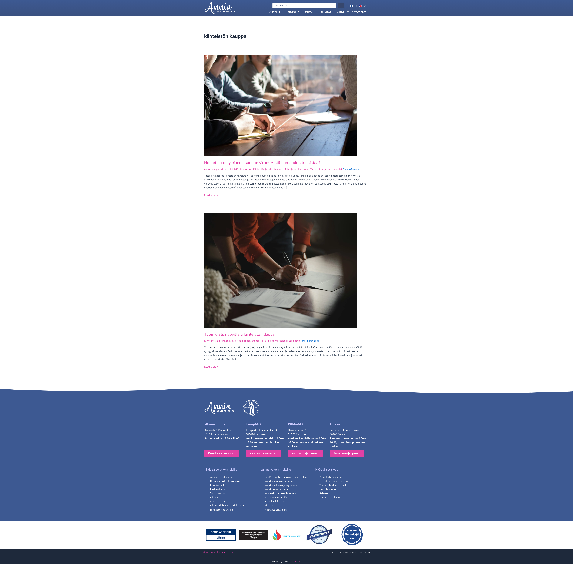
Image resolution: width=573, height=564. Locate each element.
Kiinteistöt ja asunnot (240, 169)
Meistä (309, 12)
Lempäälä (254, 424)
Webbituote (295, 561)
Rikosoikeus (293, 340)
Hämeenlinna (214, 424)
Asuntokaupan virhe (215, 169)
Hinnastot (325, 12)
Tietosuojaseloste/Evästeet (218, 552)
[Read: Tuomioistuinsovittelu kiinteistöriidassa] (280, 270)
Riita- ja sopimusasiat (297, 169)
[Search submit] (341, 5)
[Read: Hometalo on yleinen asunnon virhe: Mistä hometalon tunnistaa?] (280, 105)
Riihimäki (295, 424)
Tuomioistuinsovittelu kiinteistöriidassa (239, 334)
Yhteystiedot (359, 12)
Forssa (335, 424)
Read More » (211, 195)
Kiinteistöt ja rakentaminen (268, 169)
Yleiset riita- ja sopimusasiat (326, 169)
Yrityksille (293, 12)
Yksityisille (274, 12)
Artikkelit (343, 12)
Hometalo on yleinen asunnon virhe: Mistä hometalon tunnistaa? (262, 162)
